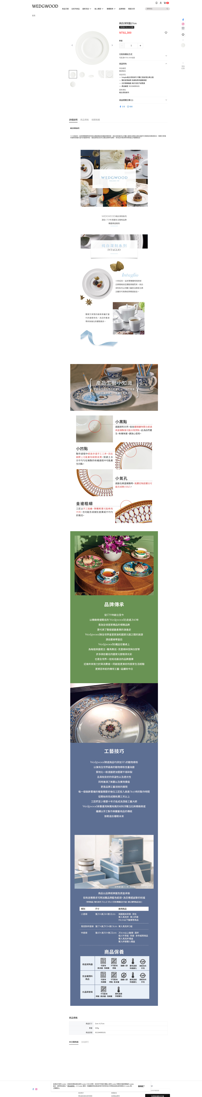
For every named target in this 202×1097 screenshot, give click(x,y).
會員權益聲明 (115, 1096)
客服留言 (114, 1093)
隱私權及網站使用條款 (85, 1096)
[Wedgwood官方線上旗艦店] (45, 6)
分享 (123, 107)
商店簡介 (81, 1093)
